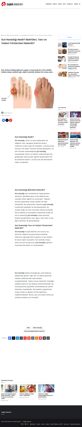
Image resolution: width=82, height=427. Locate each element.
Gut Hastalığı (38, 327)
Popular (69, 37)
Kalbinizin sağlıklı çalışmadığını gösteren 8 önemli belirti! (45, 395)
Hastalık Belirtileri (14, 35)
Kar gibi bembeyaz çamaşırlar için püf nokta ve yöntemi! (73, 58)
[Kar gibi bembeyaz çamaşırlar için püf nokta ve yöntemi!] (62, 59)
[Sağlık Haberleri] (12, 4)
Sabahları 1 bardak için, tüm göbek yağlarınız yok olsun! (74, 74)
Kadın (60, 4)
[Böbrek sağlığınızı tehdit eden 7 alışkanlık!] (28, 388)
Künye (43, 424)
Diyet (64, 4)
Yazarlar (38, 424)
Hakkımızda (32, 424)
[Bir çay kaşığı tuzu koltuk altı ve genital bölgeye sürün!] (62, 66)
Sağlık (55, 4)
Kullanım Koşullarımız (75, 424)
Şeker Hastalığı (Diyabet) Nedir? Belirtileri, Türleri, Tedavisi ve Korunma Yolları (8, 396)
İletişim (47, 424)
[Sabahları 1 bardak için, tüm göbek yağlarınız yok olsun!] (62, 74)
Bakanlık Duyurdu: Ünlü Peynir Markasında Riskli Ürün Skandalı (63, 142)
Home (3, 35)
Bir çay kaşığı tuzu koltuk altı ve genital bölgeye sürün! (74, 66)
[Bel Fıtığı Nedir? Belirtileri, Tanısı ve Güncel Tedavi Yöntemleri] (63, 114)
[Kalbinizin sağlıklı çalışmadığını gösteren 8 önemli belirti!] (46, 388)
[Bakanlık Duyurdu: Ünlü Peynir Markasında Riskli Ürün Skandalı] (63, 135)
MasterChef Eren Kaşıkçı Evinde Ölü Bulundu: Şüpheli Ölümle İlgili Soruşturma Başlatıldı (75, 123)
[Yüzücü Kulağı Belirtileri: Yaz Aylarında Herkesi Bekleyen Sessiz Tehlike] (75, 135)
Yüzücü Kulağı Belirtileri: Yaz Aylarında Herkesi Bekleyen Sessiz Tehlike (75, 143)
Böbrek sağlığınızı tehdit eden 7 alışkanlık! (27, 394)
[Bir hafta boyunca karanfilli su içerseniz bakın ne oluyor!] (62, 51)
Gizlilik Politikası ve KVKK (56, 424)
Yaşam (76, 4)
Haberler (49, 4)
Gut (29, 327)
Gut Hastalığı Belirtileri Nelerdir (34, 331)
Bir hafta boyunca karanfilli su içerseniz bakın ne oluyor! (74, 51)
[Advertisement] (41, 21)
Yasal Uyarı (66, 424)
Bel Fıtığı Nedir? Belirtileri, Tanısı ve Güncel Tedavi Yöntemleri (63, 121)
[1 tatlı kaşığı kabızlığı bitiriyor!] (62, 44)
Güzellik (70, 4)
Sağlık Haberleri (8, 113)
